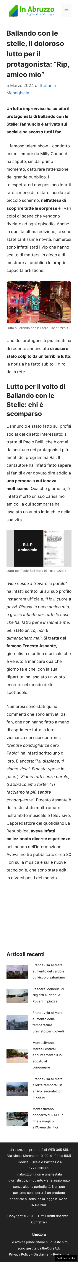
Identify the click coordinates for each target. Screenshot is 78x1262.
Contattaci (39, 1222)
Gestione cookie (66, 1258)
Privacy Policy (19, 1254)
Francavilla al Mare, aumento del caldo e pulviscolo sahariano (48, 971)
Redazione (61, 1254)
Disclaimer (42, 1254)
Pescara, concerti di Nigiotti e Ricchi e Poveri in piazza (48, 995)
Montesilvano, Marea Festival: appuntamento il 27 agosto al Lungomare (47, 1055)
